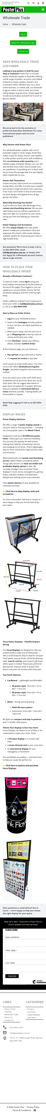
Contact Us (9, 1020)
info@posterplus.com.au (20, 1033)
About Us (8, 1017)
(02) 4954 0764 (16, 1027)
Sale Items (32, 1017)
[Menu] (43, 10)
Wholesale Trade (11, 1014)
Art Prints (31, 1012)
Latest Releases (34, 1014)
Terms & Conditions (22, 1110)
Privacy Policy (33, 1107)
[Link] (13, 9)
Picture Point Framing (10, 1010)
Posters (31, 1009)
